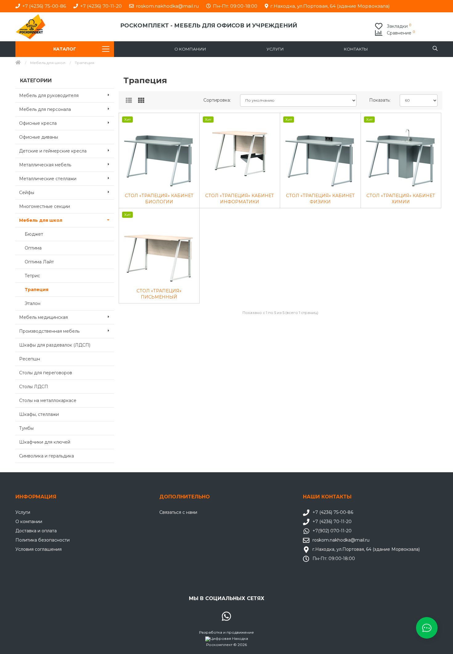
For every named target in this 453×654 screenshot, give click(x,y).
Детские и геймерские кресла (53, 151)
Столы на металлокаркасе (47, 400)
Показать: (379, 100)
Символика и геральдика (46, 456)
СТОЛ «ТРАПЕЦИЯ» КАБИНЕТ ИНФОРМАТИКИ (239, 199)
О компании (190, 49)
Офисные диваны (38, 137)
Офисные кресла (38, 123)
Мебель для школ (47, 62)
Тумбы (26, 428)
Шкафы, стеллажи (39, 414)
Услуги (275, 49)
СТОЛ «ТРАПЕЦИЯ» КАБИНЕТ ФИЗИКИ (320, 199)
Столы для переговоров (45, 373)
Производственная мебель (49, 331)
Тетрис (32, 275)
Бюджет (34, 234)
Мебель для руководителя (49, 95)
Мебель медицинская (43, 317)
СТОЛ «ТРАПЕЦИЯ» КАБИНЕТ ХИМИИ (400, 199)
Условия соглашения (38, 549)
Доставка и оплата (36, 531)
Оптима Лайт (39, 262)
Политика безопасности (42, 540)
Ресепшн (29, 359)
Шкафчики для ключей (44, 442)
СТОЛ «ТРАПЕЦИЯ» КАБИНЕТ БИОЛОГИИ (159, 199)
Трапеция (36, 289)
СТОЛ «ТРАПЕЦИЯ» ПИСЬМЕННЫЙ (159, 294)
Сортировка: (217, 100)
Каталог (64, 49)
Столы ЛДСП (33, 386)
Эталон (32, 303)
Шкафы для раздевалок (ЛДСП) (54, 345)
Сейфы (26, 192)
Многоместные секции (44, 206)
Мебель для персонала (45, 109)
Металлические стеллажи (47, 178)
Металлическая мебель (45, 165)
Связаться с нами (178, 512)
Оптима (33, 248)
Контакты (356, 49)
